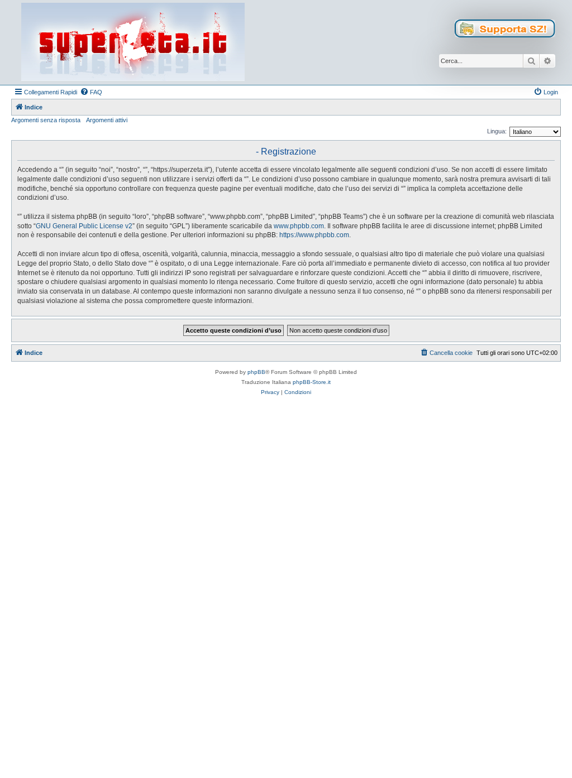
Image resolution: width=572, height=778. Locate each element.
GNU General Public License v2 (84, 226)
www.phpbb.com (299, 226)
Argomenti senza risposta (45, 120)
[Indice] (133, 42)
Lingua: (497, 131)
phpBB (256, 372)
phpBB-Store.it (312, 382)
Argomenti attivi (106, 120)
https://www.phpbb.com (314, 235)
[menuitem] (91, 92)
